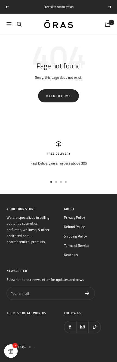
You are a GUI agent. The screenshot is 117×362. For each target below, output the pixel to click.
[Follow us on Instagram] (82, 327)
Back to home (58, 96)
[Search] (19, 24)
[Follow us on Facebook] (70, 327)
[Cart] (107, 24)
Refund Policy (74, 226)
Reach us (71, 254)
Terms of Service (76, 245)
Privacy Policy (74, 217)
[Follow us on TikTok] (94, 327)
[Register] (87, 293)
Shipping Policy (75, 236)
